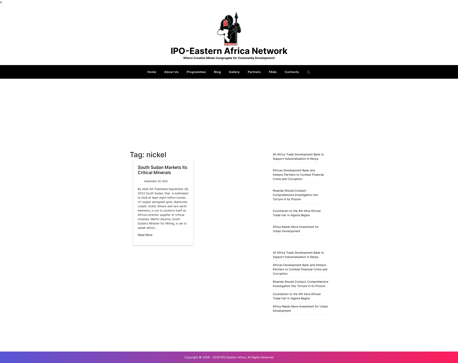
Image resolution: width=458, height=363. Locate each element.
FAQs (273, 72)
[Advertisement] (229, 105)
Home (151, 72)
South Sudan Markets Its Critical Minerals (162, 170)
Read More (145, 235)
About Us (171, 72)
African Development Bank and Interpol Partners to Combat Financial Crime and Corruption (298, 175)
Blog (217, 72)
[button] (308, 72)
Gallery (234, 72)
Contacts (292, 72)
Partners (254, 72)
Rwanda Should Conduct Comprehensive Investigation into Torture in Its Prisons (295, 195)
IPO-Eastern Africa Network (229, 51)
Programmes (196, 72)
